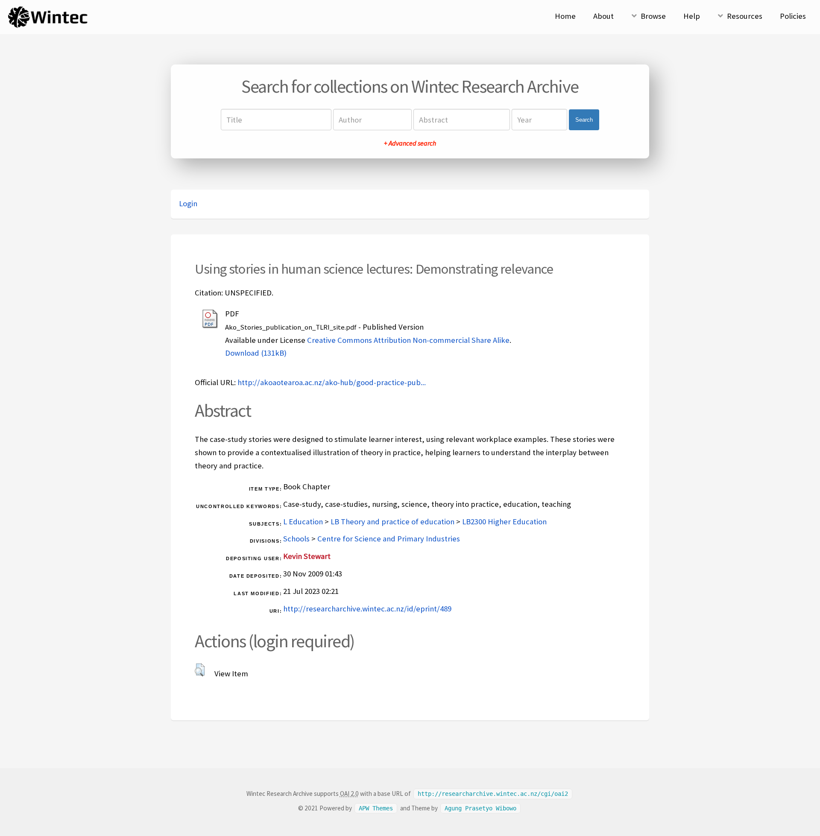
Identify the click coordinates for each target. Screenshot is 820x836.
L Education (303, 521)
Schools (296, 539)
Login (188, 203)
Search (584, 120)
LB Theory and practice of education (392, 521)
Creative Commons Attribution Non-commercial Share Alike (408, 340)
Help (691, 16)
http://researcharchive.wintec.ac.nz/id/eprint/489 (367, 609)
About (603, 16)
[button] (200, 670)
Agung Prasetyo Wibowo (480, 808)
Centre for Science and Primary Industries (388, 539)
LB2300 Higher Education (504, 521)
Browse (653, 16)
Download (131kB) (256, 353)
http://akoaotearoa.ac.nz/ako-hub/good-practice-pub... (331, 382)
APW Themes (376, 808)
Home (565, 16)
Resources (744, 16)
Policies (793, 16)
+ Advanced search (410, 143)
